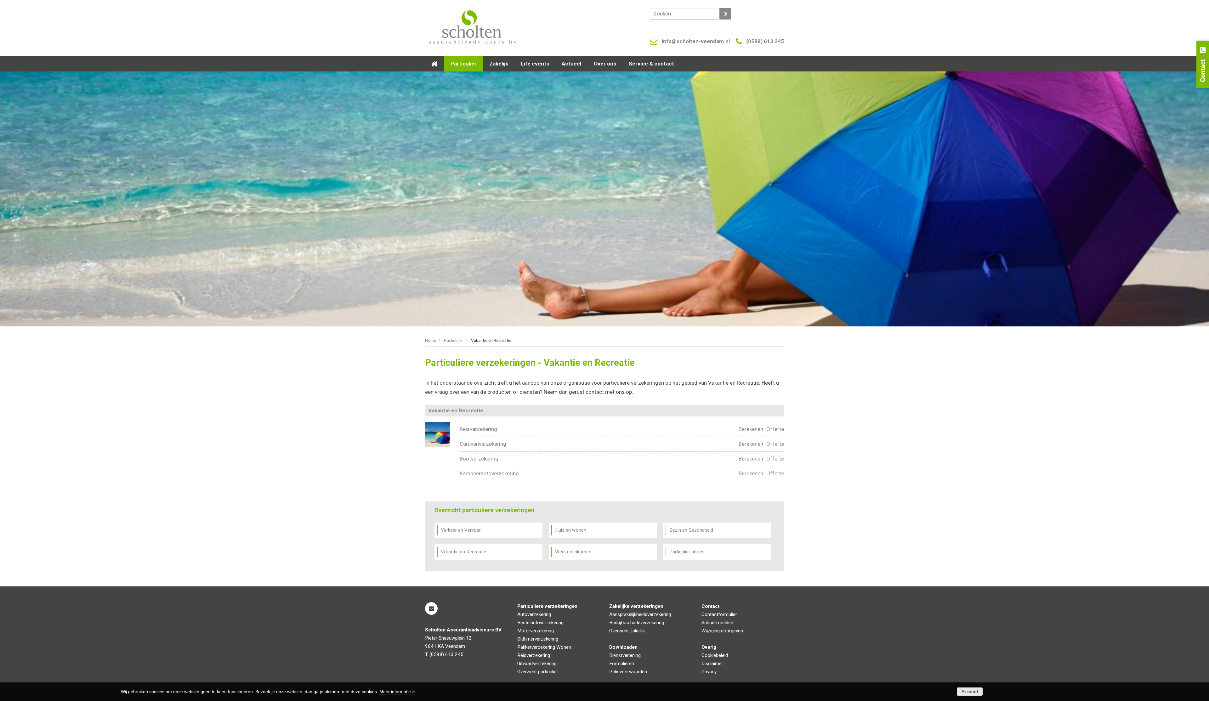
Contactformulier (719, 614)
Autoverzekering (534, 614)
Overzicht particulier (537, 672)
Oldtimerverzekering (537, 639)
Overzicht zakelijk (627, 631)
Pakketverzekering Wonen (544, 647)
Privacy (709, 672)
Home (430, 340)
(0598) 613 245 (765, 41)
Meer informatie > (397, 691)
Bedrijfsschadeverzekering (636, 622)
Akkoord (970, 691)
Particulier (453, 340)
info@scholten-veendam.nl (696, 41)
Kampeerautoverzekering (489, 473)
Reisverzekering (478, 429)
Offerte (775, 429)
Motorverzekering (535, 631)
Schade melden (717, 622)
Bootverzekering (479, 458)
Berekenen (751, 429)
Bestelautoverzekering (540, 622)
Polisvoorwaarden (628, 672)
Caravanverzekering (483, 444)
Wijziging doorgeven (722, 631)
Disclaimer (712, 663)
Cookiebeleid (714, 655)
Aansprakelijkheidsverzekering (640, 614)
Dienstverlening (625, 655)
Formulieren (621, 663)
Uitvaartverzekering (537, 663)
